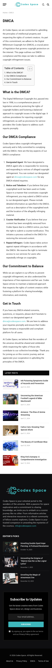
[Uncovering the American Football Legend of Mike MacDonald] (10, 399)
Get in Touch (11, 82)
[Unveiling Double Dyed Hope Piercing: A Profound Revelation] (10, 547)
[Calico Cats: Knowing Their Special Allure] (10, 430)
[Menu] (4, 4)
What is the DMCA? (14, 72)
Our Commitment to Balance (18, 79)
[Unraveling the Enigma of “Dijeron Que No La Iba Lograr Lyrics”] (10, 562)
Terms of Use (43, 661)
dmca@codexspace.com (25, 177)
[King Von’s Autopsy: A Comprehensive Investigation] (10, 460)
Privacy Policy (24, 634)
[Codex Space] (26, 4)
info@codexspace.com (25, 526)
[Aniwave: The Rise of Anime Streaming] (10, 415)
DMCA (32, 661)
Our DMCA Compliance (16, 76)
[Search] (47, 4)
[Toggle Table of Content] (28, 68)
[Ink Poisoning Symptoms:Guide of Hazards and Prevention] (10, 384)
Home (5, 13)
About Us (9, 661)
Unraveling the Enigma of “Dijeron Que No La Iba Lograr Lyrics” (34, 561)
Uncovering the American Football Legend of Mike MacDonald (32, 398)
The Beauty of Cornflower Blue (34, 442)
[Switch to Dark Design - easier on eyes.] (43, 4)
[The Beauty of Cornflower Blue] (10, 445)
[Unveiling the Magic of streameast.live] (10, 578)
